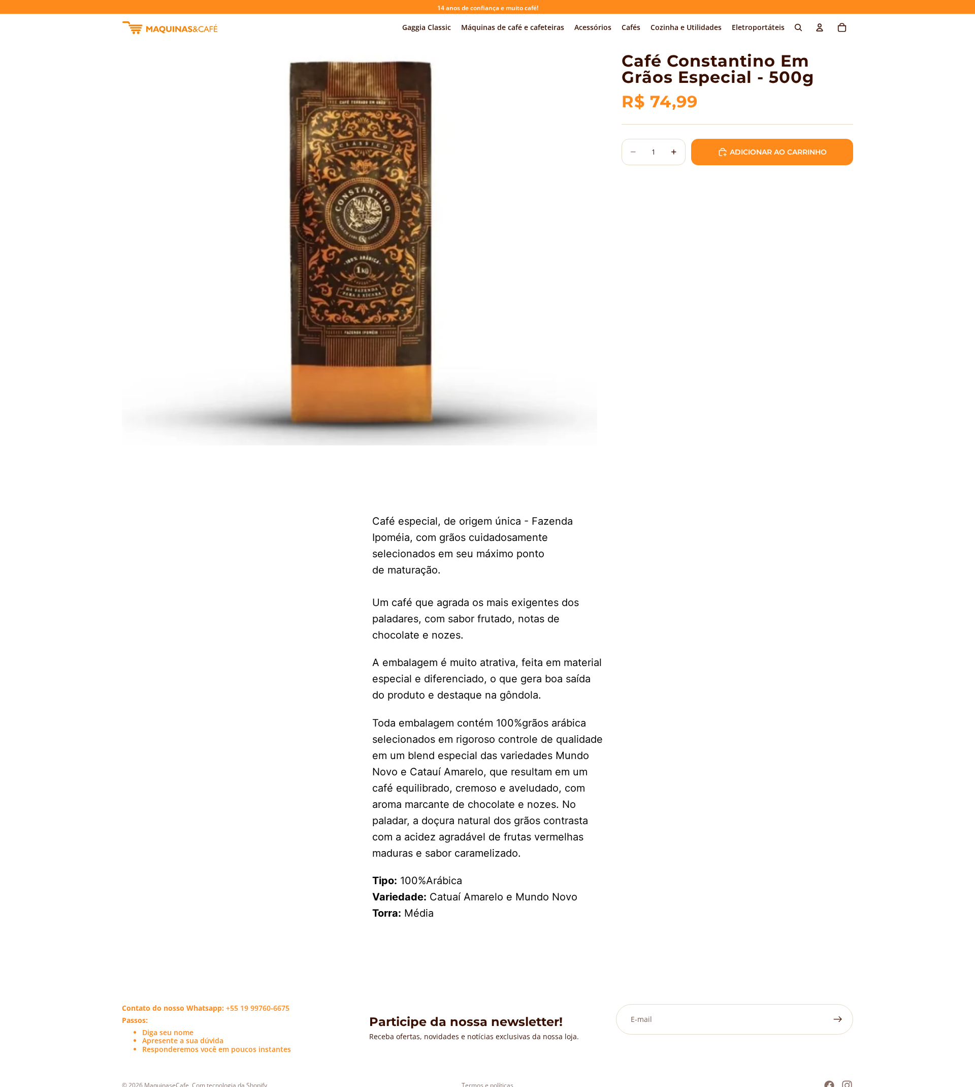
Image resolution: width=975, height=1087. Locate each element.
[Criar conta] (838, 1019)
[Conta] (819, 27)
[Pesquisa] (798, 27)
